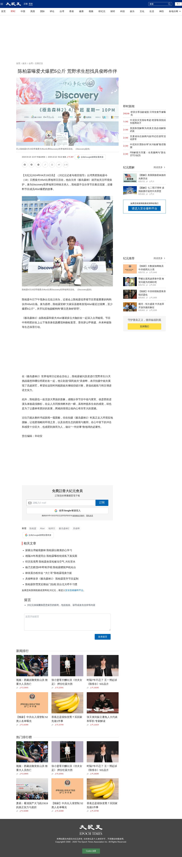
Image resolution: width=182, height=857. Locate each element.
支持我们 (144, 326)
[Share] (17, 688)
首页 (3, 11)
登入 (178, 4)
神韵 (161, 11)
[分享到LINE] (31, 165)
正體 (26, 4)
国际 (42, 11)
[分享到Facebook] (25, 165)
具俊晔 (76, 528)
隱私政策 (89, 516)
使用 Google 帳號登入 (70, 511)
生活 (151, 11)
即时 (13, 11)
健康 (81, 11)
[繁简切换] (66, 165)
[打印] (52, 165)
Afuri (42, 528)
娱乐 (132, 11)
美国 (32, 11)
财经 (112, 11)
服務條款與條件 (78, 516)
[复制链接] (45, 165)
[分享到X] (38, 165)
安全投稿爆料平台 (74, 590)
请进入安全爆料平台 (144, 208)
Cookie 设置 (91, 851)
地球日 (51, 528)
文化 (142, 11)
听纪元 (102, 11)
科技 (122, 11)
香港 (71, 11)
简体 (31, 4)
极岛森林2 (64, 528)
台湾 (62, 11)
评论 (52, 11)
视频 (91, 11)
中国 (23, 11)
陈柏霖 (32, 528)
